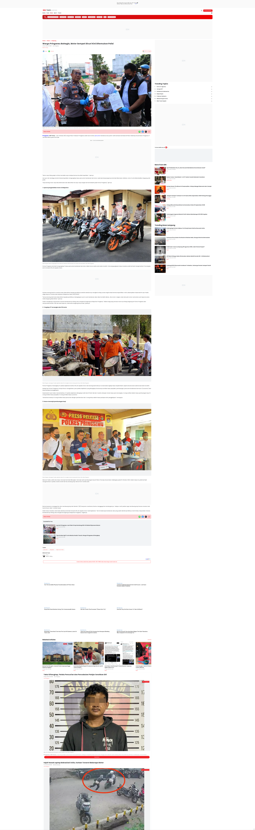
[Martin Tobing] (43, 555)
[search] (201, 10)
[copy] (149, 132)
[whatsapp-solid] (139, 132)
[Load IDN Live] (183, 155)
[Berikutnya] (151, 645)
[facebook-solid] (143, 132)
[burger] (211, 13)
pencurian (97, 135)
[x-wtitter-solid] (146, 132)
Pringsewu (45, 135)
